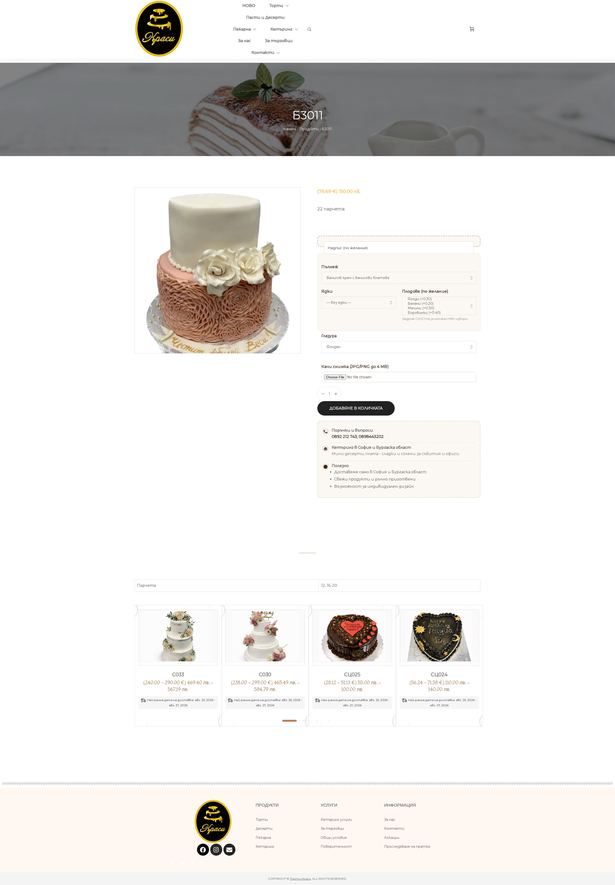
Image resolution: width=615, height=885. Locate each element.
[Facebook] (203, 850)
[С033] (178, 637)
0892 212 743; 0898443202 (358, 436)
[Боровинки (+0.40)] (438, 312)
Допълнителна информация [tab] (307, 546)
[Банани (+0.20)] (438, 303)
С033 (178, 674)
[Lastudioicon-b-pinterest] (192, 862)
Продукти (309, 129)
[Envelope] (229, 850)
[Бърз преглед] (172, 663)
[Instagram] (216, 850)
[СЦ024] (439, 637)
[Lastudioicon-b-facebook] (173, 862)
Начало (289, 129)
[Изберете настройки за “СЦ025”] (357, 663)
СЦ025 (352, 674)
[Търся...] (309, 29)
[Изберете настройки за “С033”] (183, 663)
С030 (265, 674)
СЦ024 (439, 674)
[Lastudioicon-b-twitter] (182, 862)
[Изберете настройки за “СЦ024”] (445, 663)
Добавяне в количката (356, 408)
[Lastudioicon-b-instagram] (201, 862)
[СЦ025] (352, 637)
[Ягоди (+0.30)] (438, 299)
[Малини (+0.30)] (438, 308)
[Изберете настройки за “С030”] (270, 663)
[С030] (265, 637)
